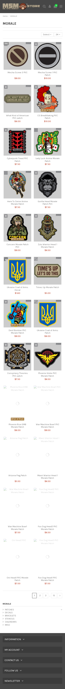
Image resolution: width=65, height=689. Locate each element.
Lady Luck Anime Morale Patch (48, 159)
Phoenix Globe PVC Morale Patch (47, 374)
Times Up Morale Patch (47, 287)
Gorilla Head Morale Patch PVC (47, 202)
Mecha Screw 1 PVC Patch (47, 73)
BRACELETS (10, 615)
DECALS (9, 612)
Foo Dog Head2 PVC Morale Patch (47, 527)
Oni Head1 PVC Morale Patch (17, 578)
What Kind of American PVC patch (17, 116)
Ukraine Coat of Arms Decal (17, 288)
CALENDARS (11, 622)
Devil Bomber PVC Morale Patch (17, 331)
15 (54, 595)
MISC (7, 625)
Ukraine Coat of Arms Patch (47, 331)
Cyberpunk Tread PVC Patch (17, 159)
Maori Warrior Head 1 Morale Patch (47, 476)
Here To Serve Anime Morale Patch (17, 202)
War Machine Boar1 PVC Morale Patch (47, 425)
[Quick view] (17, 68)
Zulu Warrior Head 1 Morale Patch (47, 245)
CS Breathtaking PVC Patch (47, 116)
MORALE (7, 604)
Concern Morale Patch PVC (17, 245)
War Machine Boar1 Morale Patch (17, 527)
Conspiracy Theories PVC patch (17, 374)
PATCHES (9, 609)
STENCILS (9, 618)
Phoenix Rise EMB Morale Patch (17, 425)
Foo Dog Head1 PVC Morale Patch (47, 578)
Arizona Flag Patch (17, 475)
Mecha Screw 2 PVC (17, 72)
